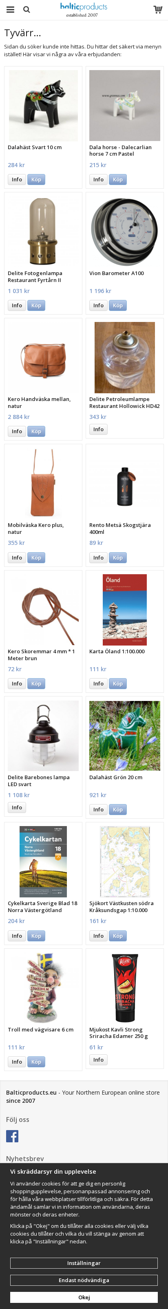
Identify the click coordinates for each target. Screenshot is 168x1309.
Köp (36, 179)
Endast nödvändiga (84, 1280)
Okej (84, 1297)
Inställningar (84, 1263)
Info (17, 179)
